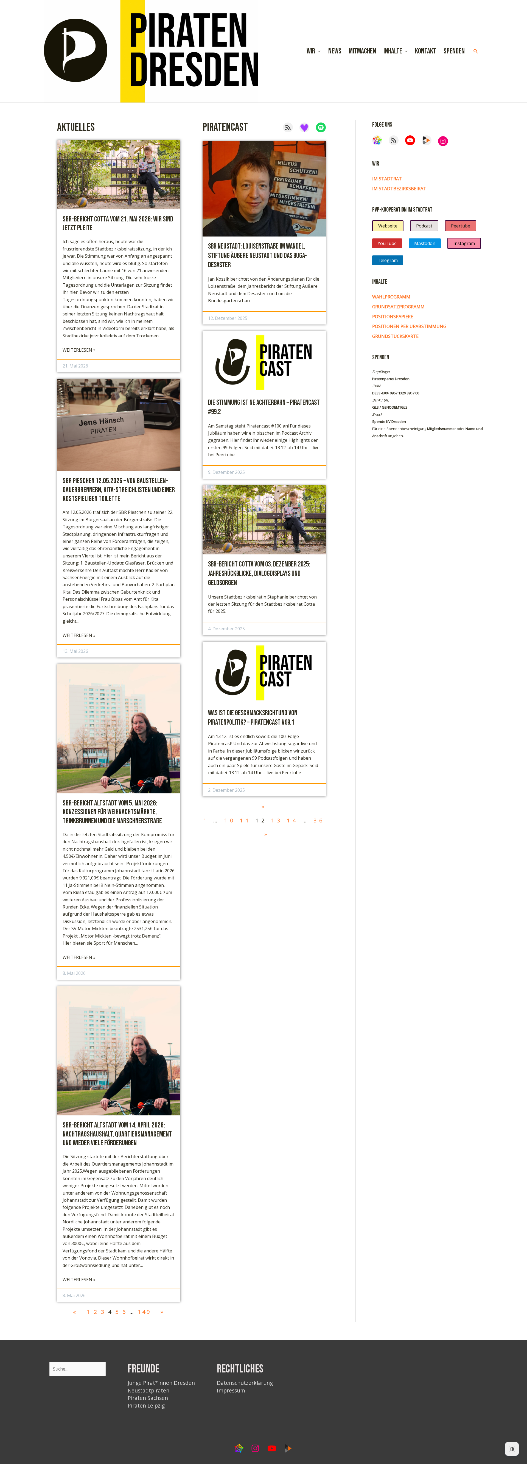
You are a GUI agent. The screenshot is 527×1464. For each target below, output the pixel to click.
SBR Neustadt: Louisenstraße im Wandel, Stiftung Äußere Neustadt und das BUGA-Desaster (257, 255)
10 (230, 820)
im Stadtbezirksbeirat (399, 189)
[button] (476, 51)
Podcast (424, 226)
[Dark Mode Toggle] (512, 1449)
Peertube (460, 226)
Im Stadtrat (387, 179)
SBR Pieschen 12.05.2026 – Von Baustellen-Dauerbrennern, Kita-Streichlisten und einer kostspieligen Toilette (119, 490)
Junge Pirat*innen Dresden (161, 1382)
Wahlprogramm (391, 297)
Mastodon (424, 243)
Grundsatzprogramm (398, 307)
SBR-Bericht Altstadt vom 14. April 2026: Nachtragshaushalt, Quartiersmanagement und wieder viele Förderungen (117, 1134)
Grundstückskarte (395, 336)
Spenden (454, 51)
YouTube (387, 243)
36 (319, 820)
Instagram (464, 243)
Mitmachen (362, 51)
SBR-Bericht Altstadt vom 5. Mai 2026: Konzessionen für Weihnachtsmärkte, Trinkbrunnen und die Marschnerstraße (112, 812)
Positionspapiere (392, 317)
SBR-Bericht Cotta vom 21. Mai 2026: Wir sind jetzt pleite (118, 223)
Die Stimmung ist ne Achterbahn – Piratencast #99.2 (264, 407)
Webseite (387, 226)
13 (277, 820)
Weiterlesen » (79, 350)
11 (245, 820)
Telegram (388, 260)
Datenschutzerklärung (245, 1382)
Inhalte (392, 51)
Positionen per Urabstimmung (409, 326)
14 (292, 820)
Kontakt (425, 51)
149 (144, 1311)
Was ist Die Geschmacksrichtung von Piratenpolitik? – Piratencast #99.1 (252, 718)
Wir (311, 51)
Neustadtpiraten (148, 1390)
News (334, 51)
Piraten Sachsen (148, 1398)
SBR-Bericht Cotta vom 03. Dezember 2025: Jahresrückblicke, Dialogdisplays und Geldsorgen (259, 573)
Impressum (231, 1390)
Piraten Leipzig (146, 1405)
